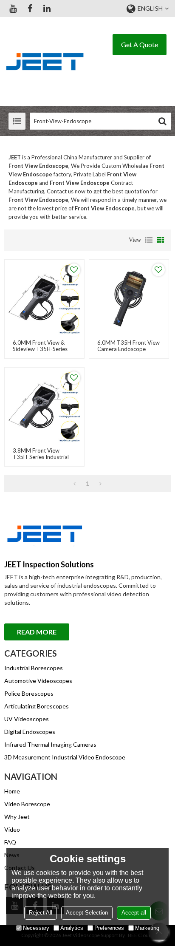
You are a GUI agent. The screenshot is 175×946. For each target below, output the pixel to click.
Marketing (147, 928)
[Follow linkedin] (46, 8)
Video (12, 829)
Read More (36, 632)
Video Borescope (27, 803)
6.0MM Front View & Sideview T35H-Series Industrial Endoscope (40, 349)
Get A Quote (139, 44)
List (149, 240)
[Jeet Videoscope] (44, 61)
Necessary (36, 928)
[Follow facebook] (29, 8)
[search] (162, 121)
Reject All (40, 912)
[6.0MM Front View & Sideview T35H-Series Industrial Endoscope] (44, 299)
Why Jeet (17, 816)
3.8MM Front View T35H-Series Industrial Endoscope (41, 457)
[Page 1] (74, 483)
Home (12, 791)
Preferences (109, 928)
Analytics (71, 928)
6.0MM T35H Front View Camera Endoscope (128, 346)
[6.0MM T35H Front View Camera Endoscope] (129, 299)
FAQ (10, 842)
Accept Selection (87, 912)
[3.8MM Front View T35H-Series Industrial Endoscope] (44, 407)
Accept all (133, 912)
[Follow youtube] (12, 8)
